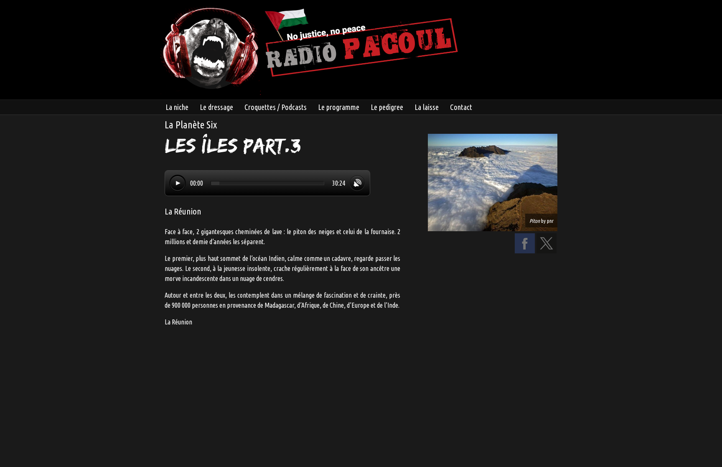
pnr (550, 221)
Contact (461, 107)
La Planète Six (191, 124)
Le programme (338, 107)
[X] (546, 251)
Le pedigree (387, 107)
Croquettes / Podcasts (275, 107)
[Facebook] (525, 251)
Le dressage (216, 107)
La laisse (426, 107)
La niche (176, 107)
